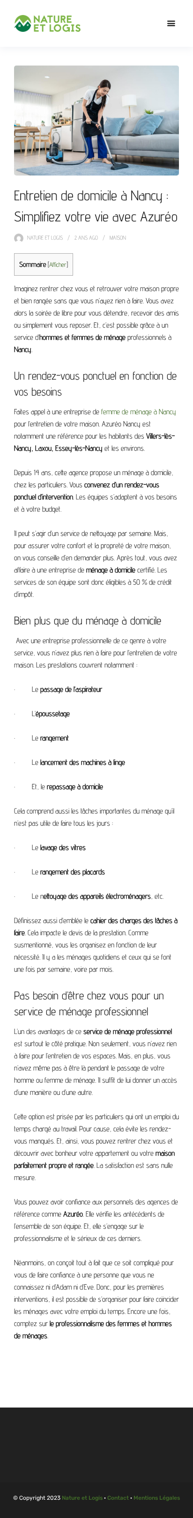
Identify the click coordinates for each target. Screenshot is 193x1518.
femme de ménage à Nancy (138, 411)
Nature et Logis (45, 237)
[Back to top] (183, 1508)
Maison (118, 237)
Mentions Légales (157, 1498)
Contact (118, 1498)
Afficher (58, 264)
